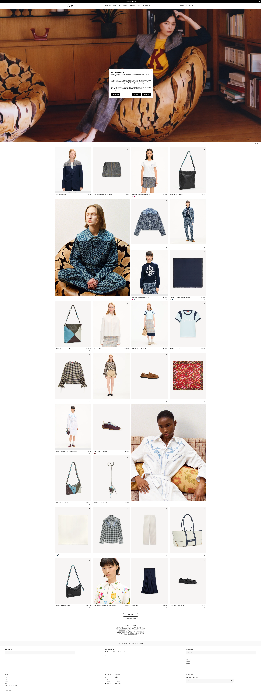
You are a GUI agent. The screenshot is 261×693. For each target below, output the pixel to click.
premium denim (125, 632)
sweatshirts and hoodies (131, 629)
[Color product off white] (132, 196)
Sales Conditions (8, 674)
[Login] (189, 5)
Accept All (146, 94)
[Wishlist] (89, 149)
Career (6, 683)
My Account (188, 661)
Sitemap (6, 681)
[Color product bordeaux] (94, 453)
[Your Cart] (192, 6)
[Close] (151, 70)
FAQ (186, 665)
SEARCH (182, 5)
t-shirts (125, 629)
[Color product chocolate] (95, 453)
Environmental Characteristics (11, 685)
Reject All (136, 94)
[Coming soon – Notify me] (90, 196)
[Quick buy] (128, 196)
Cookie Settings (8, 679)
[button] (40, 652)
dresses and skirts (139, 629)
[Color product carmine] (134, 196)
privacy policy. (141, 90)
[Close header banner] (259, 1)
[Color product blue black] (134, 299)
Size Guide (188, 663)
